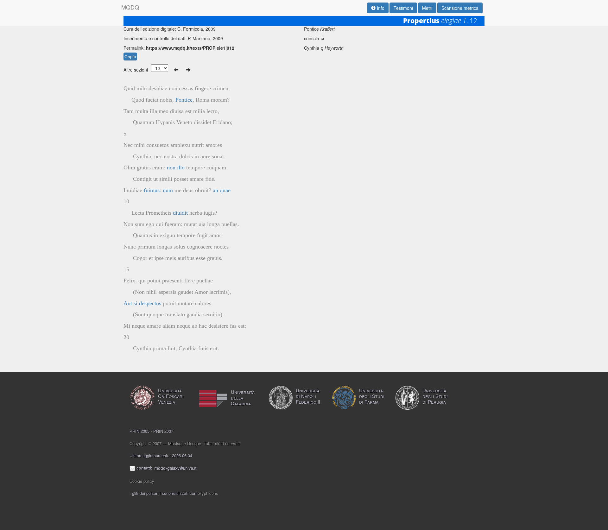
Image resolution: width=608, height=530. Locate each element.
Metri (427, 8)
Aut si (130, 303)
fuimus (152, 190)
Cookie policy (142, 481)
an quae (222, 190)
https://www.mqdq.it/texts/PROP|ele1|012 (190, 48)
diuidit (180, 213)
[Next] (188, 69)
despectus (150, 303)
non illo (176, 167)
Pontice (184, 100)
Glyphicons (208, 493)
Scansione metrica (459, 8)
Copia (130, 57)
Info (380, 8)
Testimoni (403, 8)
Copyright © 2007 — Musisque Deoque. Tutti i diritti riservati (185, 443)
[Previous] (176, 69)
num (168, 190)
